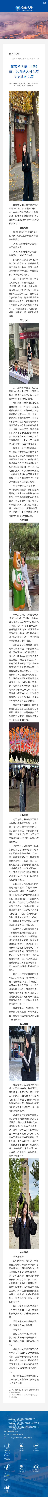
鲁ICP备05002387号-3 (11, 1431)
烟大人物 (21, 59)
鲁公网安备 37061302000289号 (13, 1434)
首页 (13, 59)
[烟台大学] (24, 8)
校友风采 (30, 59)
